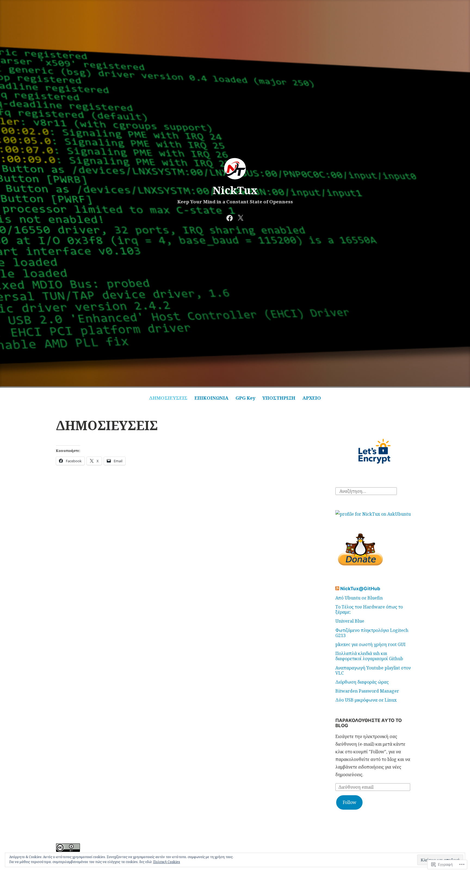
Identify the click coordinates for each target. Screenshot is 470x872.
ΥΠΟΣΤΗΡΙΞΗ (278, 398)
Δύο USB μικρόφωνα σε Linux (366, 700)
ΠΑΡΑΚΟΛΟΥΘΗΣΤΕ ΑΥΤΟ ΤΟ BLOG (368, 723)
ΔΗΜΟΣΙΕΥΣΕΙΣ (168, 398)
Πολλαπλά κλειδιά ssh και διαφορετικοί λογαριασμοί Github (369, 656)
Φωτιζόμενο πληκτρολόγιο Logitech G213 (371, 632)
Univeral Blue (349, 621)
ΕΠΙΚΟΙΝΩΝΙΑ (211, 398)
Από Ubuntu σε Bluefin (359, 598)
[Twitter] (240, 217)
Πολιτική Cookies (166, 861)
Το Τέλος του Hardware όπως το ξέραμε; (369, 609)
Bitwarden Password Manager (367, 691)
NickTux (235, 190)
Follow (349, 802)
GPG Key (245, 398)
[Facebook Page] (229, 217)
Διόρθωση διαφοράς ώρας (362, 682)
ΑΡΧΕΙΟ (311, 398)
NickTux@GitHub (360, 588)
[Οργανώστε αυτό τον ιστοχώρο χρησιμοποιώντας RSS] (337, 588)
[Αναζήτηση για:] (366, 491)
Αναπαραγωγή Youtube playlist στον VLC (373, 670)
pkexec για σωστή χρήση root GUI (370, 644)
